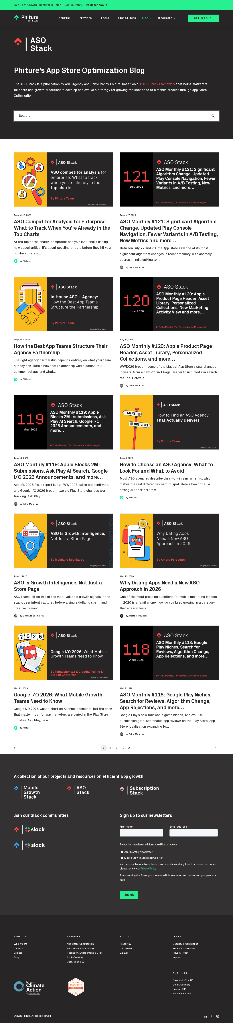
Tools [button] (105, 18)
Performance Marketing (80, 948)
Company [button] (65, 18)
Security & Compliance (185, 944)
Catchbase (126, 948)
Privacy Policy (180, 953)
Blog (16, 957)
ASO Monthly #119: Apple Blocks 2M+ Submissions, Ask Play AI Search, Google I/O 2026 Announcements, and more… (61, 471)
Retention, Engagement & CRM (84, 953)
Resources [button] (164, 18)
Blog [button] (145, 18)
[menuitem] (66, 18)
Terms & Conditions (184, 948)
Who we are (20, 944)
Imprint (177, 957)
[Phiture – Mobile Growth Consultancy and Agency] (26, 18)
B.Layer (124, 953)
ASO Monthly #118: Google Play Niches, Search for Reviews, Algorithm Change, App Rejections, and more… (166, 701)
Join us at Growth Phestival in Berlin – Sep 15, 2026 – (60, 4)
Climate (18, 953)
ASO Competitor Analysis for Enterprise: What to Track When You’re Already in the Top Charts (62, 228)
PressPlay (125, 944)
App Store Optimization (80, 944)
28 (129, 748)
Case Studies (127, 18)
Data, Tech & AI (75, 962)
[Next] (214, 749)
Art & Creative (75, 957)
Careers (18, 948)
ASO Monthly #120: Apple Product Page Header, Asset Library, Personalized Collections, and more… (166, 353)
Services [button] (86, 18)
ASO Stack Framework (158, 84)
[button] (213, 116)
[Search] (116, 116)
